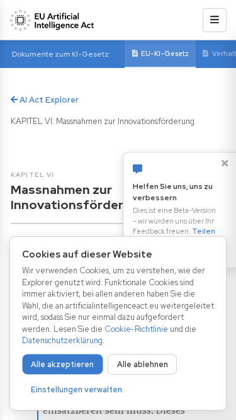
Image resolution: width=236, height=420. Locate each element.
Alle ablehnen (142, 364)
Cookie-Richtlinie (136, 329)
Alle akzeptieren (62, 364)
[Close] (224, 163)
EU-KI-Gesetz (165, 53)
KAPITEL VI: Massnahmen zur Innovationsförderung (102, 121)
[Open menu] (215, 20)
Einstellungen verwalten (76, 389)
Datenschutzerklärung (62, 340)
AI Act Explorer (48, 99)
